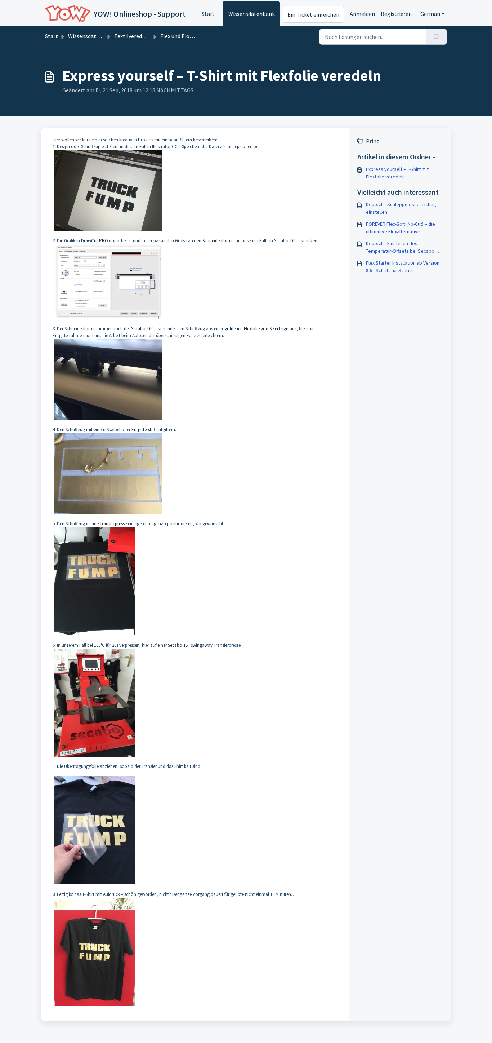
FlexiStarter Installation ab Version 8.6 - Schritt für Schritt (402, 267)
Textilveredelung (135, 36)
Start (208, 13)
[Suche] (436, 37)
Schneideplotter (217, 241)
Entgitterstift (143, 430)
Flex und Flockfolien (185, 36)
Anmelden (362, 13)
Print (372, 141)
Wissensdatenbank (251, 13)
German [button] (430, 13)
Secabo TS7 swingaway (190, 645)
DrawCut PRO (94, 241)
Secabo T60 (142, 329)
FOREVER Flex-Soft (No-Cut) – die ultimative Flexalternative (400, 228)
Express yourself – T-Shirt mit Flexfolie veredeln (397, 173)
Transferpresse (113, 524)
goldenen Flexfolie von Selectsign (256, 329)
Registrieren (396, 13)
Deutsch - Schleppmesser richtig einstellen (401, 208)
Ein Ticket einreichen (313, 14)
